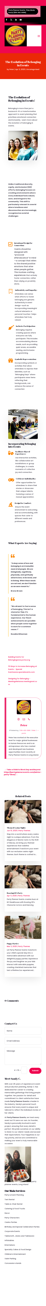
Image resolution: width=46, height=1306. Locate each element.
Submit (35, 1070)
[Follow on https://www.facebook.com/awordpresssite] (6, 20)
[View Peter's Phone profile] (29, 719)
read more (12, 857)
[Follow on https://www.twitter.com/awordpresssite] (11, 20)
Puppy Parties (13, 943)
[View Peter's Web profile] (19, 719)
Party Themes (24, 830)
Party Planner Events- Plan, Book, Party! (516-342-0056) (21, 11)
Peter (11, 69)
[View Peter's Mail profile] (24, 719)
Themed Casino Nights (16, 828)
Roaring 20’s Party (15, 893)
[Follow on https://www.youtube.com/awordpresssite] (21, 20)
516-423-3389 (25, 730)
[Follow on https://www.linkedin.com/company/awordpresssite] (16, 20)
